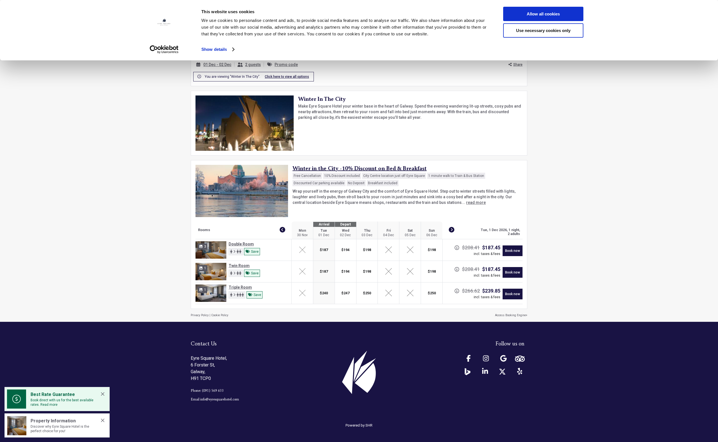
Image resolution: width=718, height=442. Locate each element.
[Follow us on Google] (503, 358)
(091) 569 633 (213, 391)
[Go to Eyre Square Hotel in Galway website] (359, 372)
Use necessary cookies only (543, 30)
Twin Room (239, 265)
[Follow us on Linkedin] (485, 371)
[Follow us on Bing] (467, 371)
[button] (236, 251)
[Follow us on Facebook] (469, 358)
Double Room (241, 244)
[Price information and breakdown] (457, 247)
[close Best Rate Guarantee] (102, 394)
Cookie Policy (219, 315)
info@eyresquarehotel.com (219, 399)
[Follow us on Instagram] (486, 358)
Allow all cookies (543, 14)
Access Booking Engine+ (511, 315)
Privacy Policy (200, 315)
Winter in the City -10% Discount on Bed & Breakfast (360, 169)
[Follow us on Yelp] (520, 371)
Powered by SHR (359, 425)
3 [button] (205, 247)
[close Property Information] (102, 420)
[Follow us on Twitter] (502, 371)
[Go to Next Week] (451, 229)
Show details (214, 49)
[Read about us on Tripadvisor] (520, 358)
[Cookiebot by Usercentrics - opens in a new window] (164, 49)
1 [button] (205, 268)
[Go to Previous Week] (282, 229)
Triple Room (240, 287)
